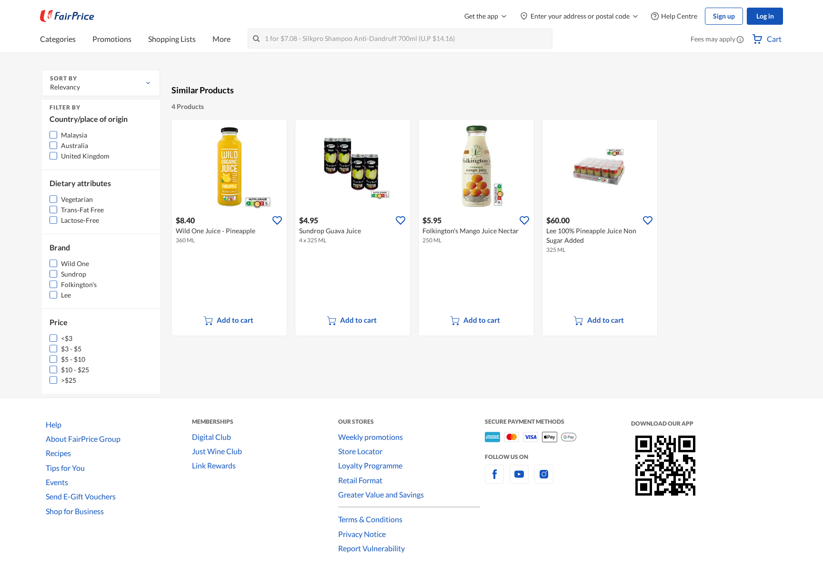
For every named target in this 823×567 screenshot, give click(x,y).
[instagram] (543, 479)
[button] (740, 40)
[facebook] (494, 479)
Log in (765, 16)
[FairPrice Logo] (67, 16)
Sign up (724, 16)
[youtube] (519, 479)
